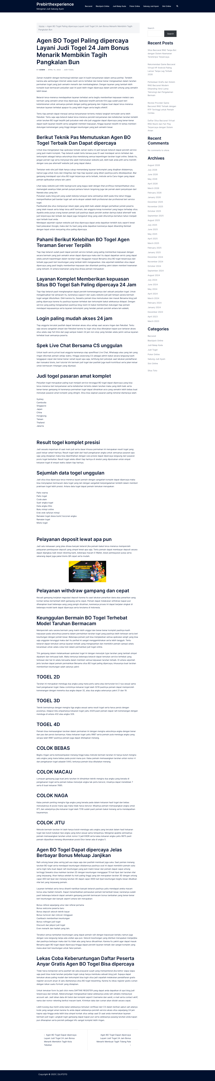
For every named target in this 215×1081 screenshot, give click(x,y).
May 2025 (152, 234)
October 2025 (154, 211)
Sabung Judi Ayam (151, 6)
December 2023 (155, 312)
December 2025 (155, 202)
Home (41, 26)
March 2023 (153, 321)
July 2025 (152, 225)
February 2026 (154, 192)
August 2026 (154, 165)
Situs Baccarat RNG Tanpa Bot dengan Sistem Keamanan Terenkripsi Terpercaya (162, 53)
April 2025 (153, 238)
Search (151, 28)
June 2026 (153, 174)
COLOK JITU (51, 822)
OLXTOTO (62, 1074)
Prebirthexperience (55, 4)
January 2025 (154, 252)
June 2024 (153, 284)
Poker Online (135, 6)
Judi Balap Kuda (119, 6)
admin (42, 70)
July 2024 (152, 280)
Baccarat (88, 6)
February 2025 (154, 248)
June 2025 (153, 229)
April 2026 (153, 183)
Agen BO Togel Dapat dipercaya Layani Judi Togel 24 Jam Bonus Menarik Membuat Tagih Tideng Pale (114, 1038)
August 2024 (154, 275)
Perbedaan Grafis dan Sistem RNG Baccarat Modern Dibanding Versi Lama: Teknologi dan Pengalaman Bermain (161, 89)
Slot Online (166, 6)
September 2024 (156, 270)
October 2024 (154, 266)
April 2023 (153, 316)
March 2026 (153, 188)
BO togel (54, 120)
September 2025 (156, 215)
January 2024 (154, 307)
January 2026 (154, 197)
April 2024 (153, 293)
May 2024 (152, 289)
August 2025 (154, 220)
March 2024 (153, 298)
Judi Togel (69, 70)
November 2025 (155, 206)
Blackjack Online (102, 6)
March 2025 (153, 243)
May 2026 (152, 179)
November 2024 (155, 261)
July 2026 (152, 170)
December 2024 (155, 257)
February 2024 (154, 303)
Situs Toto (152, 370)
